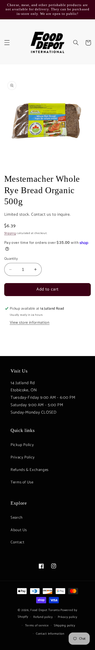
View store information (30, 322)
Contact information (50, 633)
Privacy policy (67, 616)
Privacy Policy (23, 457)
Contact (17, 542)
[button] (7, 43)
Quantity (11, 258)
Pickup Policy (22, 445)
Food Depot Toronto (45, 610)
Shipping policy (64, 625)
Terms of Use (22, 482)
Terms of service (37, 625)
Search (17, 517)
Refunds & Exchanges (30, 470)
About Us (19, 530)
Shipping (10, 233)
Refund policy (43, 616)
